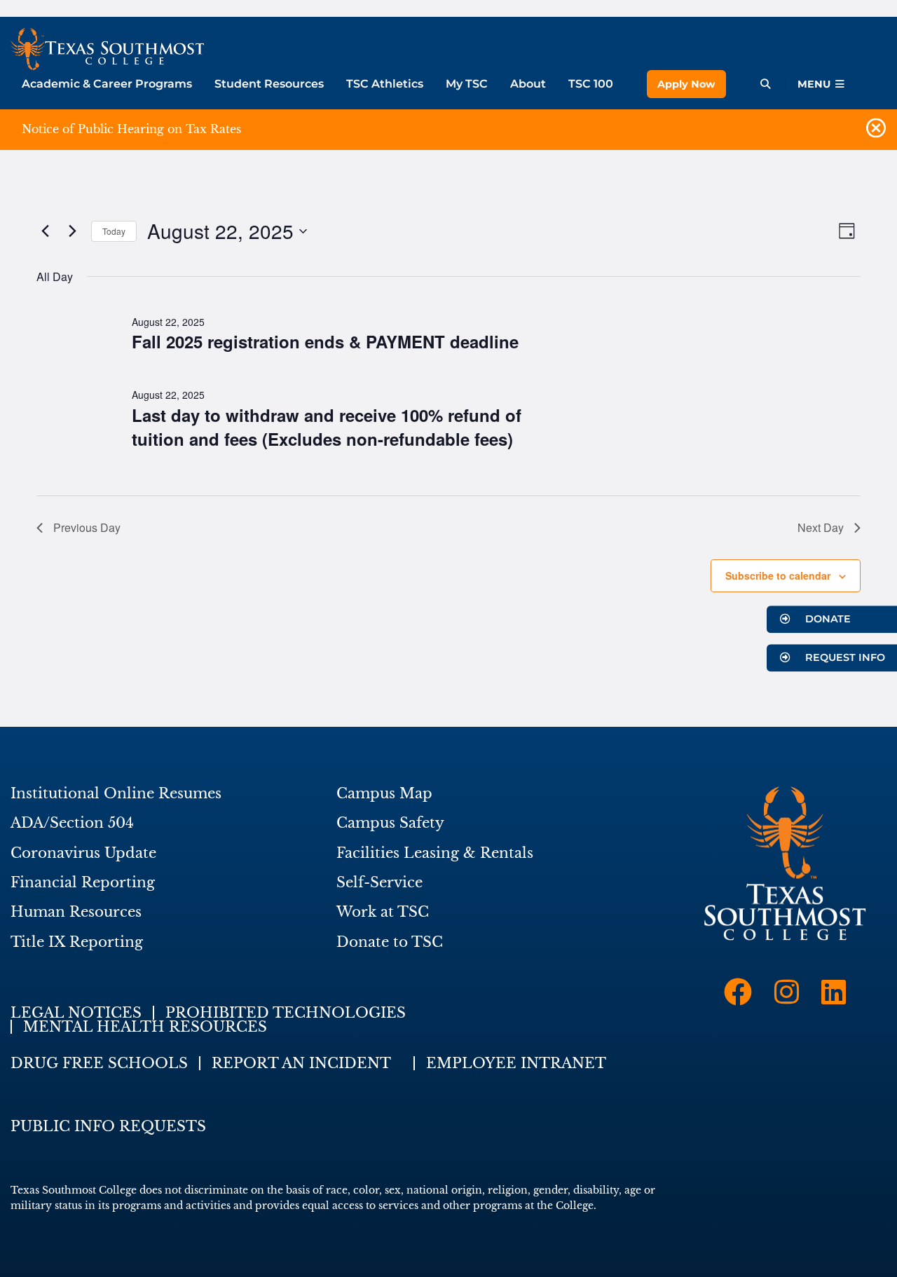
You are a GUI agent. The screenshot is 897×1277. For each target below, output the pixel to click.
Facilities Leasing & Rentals (434, 853)
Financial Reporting (83, 882)
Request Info (843, 657)
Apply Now (686, 84)
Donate (826, 619)
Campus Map (384, 793)
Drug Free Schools (99, 1063)
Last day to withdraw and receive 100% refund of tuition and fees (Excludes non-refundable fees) (326, 427)
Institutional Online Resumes (116, 793)
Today (113, 231)
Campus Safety (390, 823)
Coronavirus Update (83, 853)
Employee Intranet (516, 1063)
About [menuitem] (528, 83)
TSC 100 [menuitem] (590, 83)
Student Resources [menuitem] (269, 83)
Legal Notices (76, 1013)
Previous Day (87, 527)
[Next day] (72, 231)
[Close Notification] (876, 130)
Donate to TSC (389, 942)
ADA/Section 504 (72, 823)
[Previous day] (44, 231)
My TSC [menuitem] (467, 83)
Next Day (820, 527)
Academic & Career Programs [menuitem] (107, 83)
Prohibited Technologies (285, 1013)
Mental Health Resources (145, 1027)
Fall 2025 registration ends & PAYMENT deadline (325, 341)
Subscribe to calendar (777, 575)
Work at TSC (382, 912)
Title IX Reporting (77, 942)
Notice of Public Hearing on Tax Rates (131, 129)
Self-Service (379, 882)
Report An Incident (301, 1063)
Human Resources (76, 912)
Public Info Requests (108, 1126)
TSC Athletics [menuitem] (384, 83)
